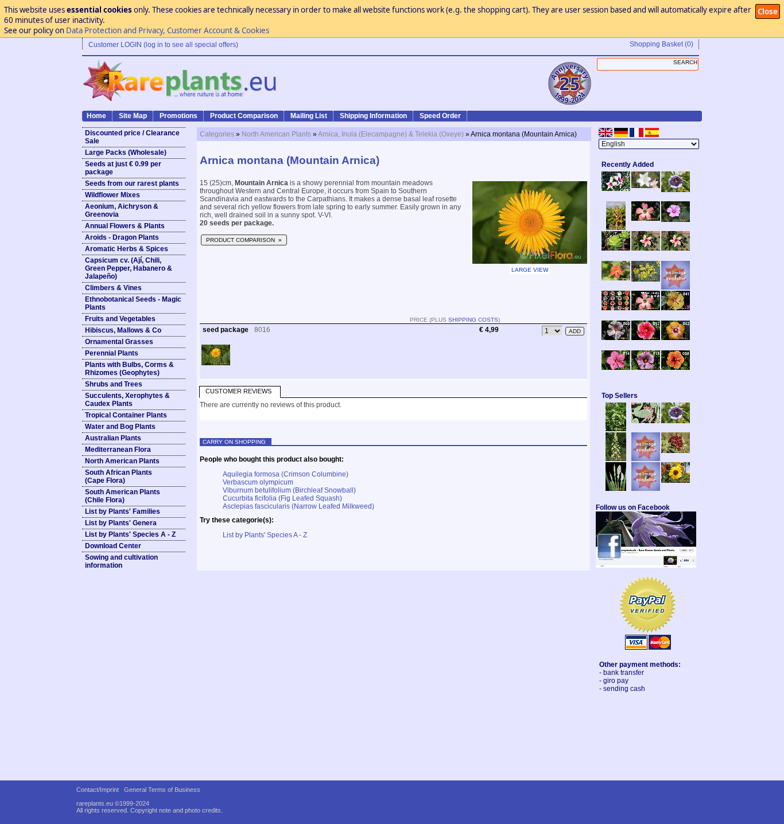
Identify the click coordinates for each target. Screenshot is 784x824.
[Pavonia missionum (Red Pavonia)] (615, 278)
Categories (217, 134)
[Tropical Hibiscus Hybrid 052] (645, 338)
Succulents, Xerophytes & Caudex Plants (127, 400)
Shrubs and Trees (113, 384)
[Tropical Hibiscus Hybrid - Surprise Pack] (615, 308)
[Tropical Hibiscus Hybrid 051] (675, 287)
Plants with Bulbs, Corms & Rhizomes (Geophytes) (129, 369)
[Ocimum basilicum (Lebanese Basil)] (616, 429)
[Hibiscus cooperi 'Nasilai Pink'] (645, 218)
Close (768, 11)
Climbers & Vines (113, 288)
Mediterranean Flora (118, 450)
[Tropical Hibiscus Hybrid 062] (675, 338)
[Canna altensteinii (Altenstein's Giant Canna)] (616, 228)
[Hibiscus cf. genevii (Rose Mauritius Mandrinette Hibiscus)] (645, 248)
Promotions (178, 116)
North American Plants (122, 461)
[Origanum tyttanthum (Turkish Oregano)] (645, 489)
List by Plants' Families (122, 511)
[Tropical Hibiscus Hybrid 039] (675, 368)
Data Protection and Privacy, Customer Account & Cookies (167, 30)
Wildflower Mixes (112, 195)
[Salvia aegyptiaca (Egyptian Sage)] (645, 459)
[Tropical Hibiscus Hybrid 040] (615, 338)
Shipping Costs (473, 320)
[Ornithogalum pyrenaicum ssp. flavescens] (616, 459)
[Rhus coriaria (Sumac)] (675, 451)
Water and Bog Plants (120, 427)
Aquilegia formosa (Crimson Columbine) (285, 474)
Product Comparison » (244, 240)
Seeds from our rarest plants (132, 183)
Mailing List (308, 116)
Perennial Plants (111, 353)
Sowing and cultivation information (121, 561)
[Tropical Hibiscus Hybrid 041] (675, 308)
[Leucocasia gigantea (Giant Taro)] (616, 489)
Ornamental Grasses (119, 342)
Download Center (113, 546)
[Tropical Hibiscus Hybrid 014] (615, 368)
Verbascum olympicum (258, 482)
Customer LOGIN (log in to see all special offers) (163, 45)
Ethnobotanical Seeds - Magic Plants (133, 303)
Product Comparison (244, 116)
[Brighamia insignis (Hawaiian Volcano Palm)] (615, 248)
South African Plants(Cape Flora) (118, 476)
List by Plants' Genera (121, 523)
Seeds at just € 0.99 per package (123, 168)
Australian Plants (113, 438)
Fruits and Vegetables (120, 319)
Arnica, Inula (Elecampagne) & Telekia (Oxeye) (391, 134)
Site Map (133, 116)
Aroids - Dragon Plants (122, 237)
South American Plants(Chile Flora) (122, 496)
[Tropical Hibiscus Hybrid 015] (645, 368)
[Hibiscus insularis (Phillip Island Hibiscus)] (615, 189)
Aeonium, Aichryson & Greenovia (121, 210)
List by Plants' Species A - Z (130, 534)
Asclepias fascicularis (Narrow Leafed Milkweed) (298, 506)
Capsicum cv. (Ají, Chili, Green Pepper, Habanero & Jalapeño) (128, 268)
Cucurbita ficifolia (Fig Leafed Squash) (282, 498)
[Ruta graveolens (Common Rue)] (645, 279)
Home (96, 116)
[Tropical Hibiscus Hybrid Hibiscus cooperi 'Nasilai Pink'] (645, 308)
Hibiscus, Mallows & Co (123, 330)
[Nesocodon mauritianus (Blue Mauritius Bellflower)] (675, 190)
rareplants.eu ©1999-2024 (112, 803)
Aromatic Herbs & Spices (126, 249)
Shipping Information (373, 116)
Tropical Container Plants (126, 415)
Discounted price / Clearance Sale (132, 137)
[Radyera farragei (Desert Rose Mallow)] (675, 220)
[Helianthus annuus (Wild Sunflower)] (675, 481)
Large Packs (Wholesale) (125, 153)
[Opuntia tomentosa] (645, 421)
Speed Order (440, 116)
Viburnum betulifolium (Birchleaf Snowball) (289, 490)
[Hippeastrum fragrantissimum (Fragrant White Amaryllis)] (645, 186)
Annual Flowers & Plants (125, 226)
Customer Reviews (238, 391)
